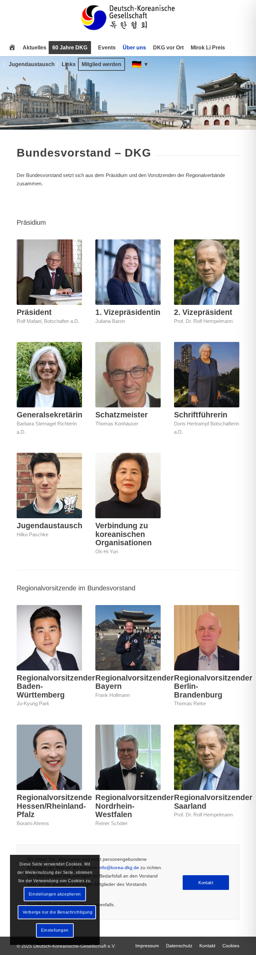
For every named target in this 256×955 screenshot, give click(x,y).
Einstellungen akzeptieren (55, 894)
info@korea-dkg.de (119, 867)
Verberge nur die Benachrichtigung (58, 912)
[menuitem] (12, 47)
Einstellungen (55, 930)
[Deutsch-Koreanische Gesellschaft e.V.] (128, 20)
